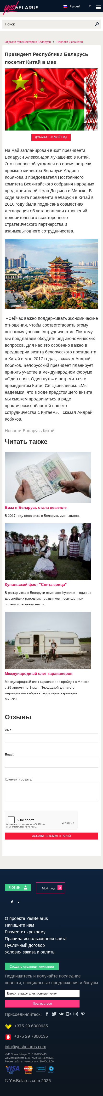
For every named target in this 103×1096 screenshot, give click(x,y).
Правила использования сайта (36, 938)
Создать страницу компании (32, 966)
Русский (75, 6)
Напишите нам (19, 925)
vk (61, 1014)
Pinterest (83, 1014)
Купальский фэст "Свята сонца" (36, 585)
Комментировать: (18, 779)
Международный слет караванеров (39, 674)
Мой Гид (48, 888)
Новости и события (70, 42)
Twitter (54, 1014)
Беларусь (32, 430)
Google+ (69, 1014)
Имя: (8, 730)
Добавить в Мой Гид (51, 137)
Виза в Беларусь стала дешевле (36, 508)
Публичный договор (25, 945)
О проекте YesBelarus (26, 918)
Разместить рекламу (25, 931)
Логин (15, 887)
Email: (9, 754)
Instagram (76, 1014)
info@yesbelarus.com (25, 1046)
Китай (48, 430)
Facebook (47, 1014)
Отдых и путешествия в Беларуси (28, 42)
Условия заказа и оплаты (30, 952)
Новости (13, 430)
